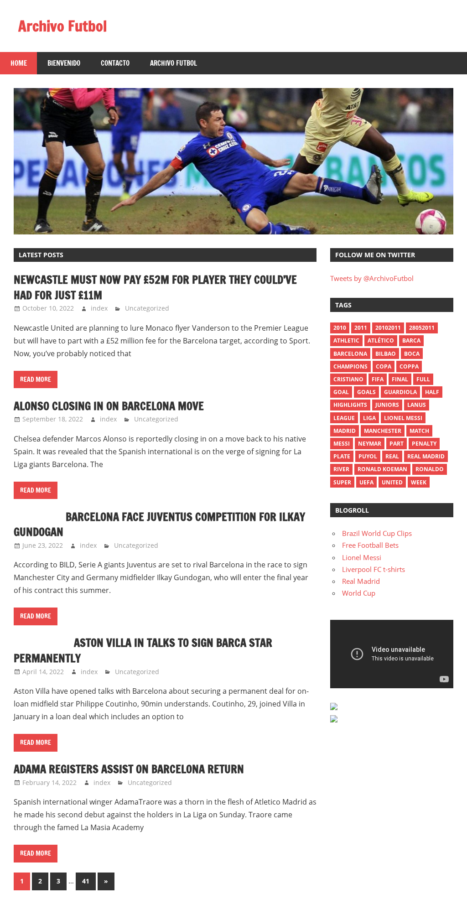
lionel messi (403, 418)
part (396, 443)
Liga (369, 418)
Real (392, 456)
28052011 (422, 328)
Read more (35, 379)
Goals (366, 392)
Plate (341, 456)
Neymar (369, 443)
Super (342, 482)
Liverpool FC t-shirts (373, 569)
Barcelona (350, 354)
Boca (412, 354)
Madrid (344, 431)
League (344, 418)
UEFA (366, 482)
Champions (350, 366)
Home (18, 63)
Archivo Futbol (62, 26)
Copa (383, 366)
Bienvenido (63, 63)
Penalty (424, 443)
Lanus (416, 405)
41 (85, 881)
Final (400, 379)
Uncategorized (147, 308)
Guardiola (400, 392)
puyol (367, 456)
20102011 (388, 328)
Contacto (115, 63)
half (432, 392)
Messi (341, 443)
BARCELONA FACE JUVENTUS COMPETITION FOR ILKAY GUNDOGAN (159, 524)
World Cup (358, 592)
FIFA (378, 379)
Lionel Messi (361, 557)
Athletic (346, 340)
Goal (341, 392)
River (341, 469)
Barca (411, 340)
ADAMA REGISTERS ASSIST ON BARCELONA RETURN (129, 769)
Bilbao (385, 354)
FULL (423, 379)
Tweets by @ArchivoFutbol (372, 278)
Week (418, 482)
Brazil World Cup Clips (377, 533)
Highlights (350, 405)
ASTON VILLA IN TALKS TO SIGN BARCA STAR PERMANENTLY (143, 650)
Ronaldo (429, 469)
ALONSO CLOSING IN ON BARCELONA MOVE (109, 406)
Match (419, 431)
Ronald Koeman (382, 469)
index (99, 308)
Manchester (382, 431)
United (392, 482)
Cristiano (348, 379)
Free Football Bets (370, 545)
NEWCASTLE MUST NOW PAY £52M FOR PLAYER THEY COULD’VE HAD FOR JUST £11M (155, 287)
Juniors (387, 405)
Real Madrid (426, 456)
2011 (360, 328)
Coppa (409, 366)
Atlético (381, 340)
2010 (339, 328)
